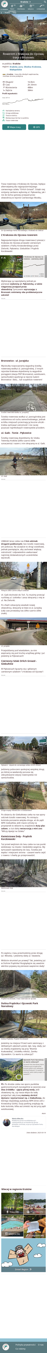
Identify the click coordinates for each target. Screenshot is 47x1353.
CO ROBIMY (4, 9)
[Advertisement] (23, 156)
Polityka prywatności (26, 1344)
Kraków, (14, 66)
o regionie (41, 7)
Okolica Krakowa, (33, 66)
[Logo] (4, 4)
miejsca (31, 7)
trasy (12, 7)
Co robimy (20, 1348)
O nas (41, 1344)
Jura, (20, 66)
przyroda (21, 7)
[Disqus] (23, 1305)
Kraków (7, 12)
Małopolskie (16, 69)
